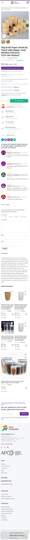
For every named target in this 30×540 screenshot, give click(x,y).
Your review (4, 219)
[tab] (4, 253)
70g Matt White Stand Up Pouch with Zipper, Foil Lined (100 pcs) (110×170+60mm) (21, 338)
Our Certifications (5, 466)
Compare (12, 294)
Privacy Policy (4, 494)
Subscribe (24, 413)
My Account (4, 472)
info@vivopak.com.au (21, 107)
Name (2, 235)
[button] (12, 291)
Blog (2, 470)
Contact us (16, 87)
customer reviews (12, 58)
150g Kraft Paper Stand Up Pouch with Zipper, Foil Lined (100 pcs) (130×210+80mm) (7, 307)
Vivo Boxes (4, 517)
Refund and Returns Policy (8, 498)
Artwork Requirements (7, 509)
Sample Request (5, 507)
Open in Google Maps (7, 444)
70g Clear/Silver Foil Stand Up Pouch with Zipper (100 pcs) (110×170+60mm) (12, 382)
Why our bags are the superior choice (11, 68)
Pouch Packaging (8, 6)
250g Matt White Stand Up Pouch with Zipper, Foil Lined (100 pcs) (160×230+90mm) (21, 307)
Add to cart (20, 101)
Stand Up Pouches (18, 6)
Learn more (16, 90)
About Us (3, 464)
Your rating (4, 214)
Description (4, 253)
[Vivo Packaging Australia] (14, 2)
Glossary (3, 515)
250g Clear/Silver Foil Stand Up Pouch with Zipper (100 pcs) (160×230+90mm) (18, 535)
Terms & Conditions (19, 417)
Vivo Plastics (4, 520)
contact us (4, 95)
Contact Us (4, 468)
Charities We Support (6, 513)
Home (2, 6)
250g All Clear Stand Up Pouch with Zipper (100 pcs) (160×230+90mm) (7, 337)
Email (2, 241)
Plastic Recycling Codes (7, 511)
